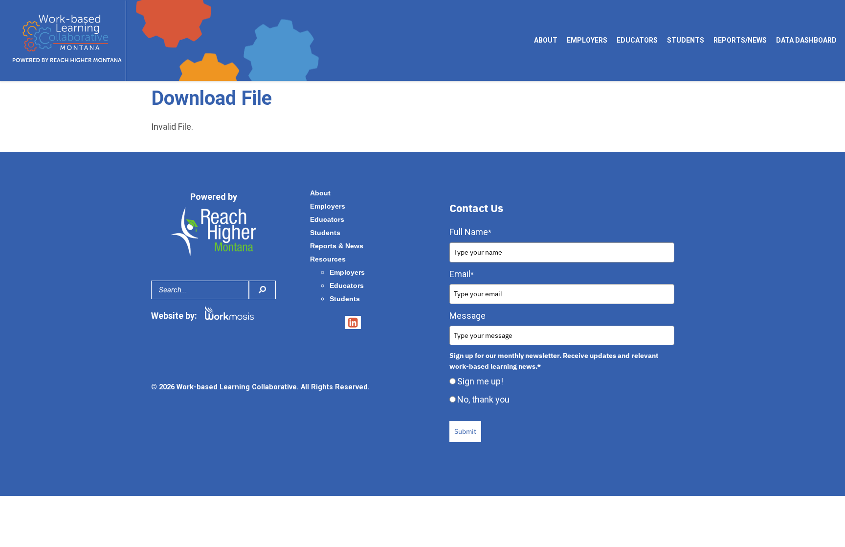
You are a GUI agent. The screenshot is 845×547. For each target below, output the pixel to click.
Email (461, 274)
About (545, 40)
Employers (587, 40)
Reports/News (740, 40)
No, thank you (483, 399)
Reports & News (336, 246)
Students (685, 40)
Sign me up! (480, 381)
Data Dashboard (806, 40)
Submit (465, 431)
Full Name (470, 232)
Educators (637, 40)
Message (467, 315)
